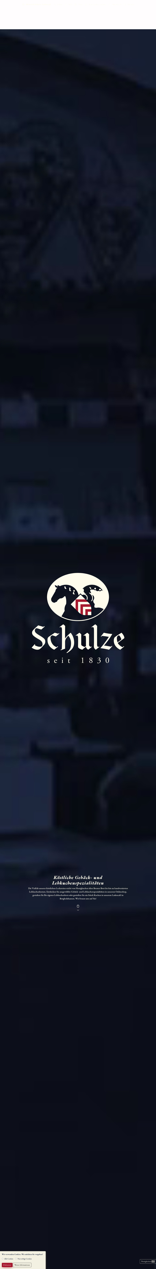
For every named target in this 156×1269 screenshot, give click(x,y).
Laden (59, 4)
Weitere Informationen (22, 1265)
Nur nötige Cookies (25, 1259)
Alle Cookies (8, 1259)
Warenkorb (116, 4)
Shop (80, 4)
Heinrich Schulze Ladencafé (38, 4)
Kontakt (130, 4)
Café (70, 4)
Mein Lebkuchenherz (97, 4)
